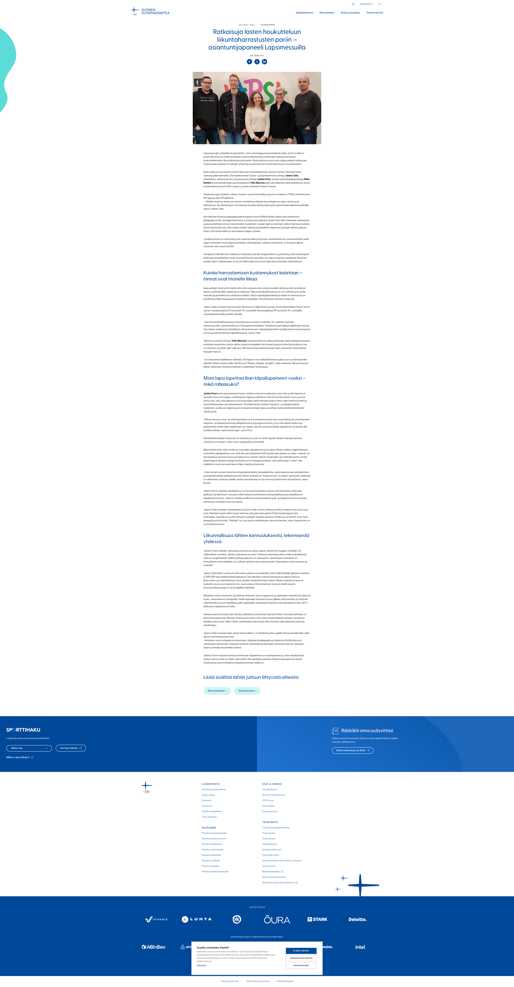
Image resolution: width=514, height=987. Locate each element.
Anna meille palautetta (274, 877)
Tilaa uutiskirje (209, 817)
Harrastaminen (216, 691)
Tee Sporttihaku (69, 748)
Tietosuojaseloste (230, 981)
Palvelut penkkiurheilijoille (215, 872)
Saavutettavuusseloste (258, 981)
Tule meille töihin (270, 855)
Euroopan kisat (270, 812)
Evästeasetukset (301, 965)
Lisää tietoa (201, 965)
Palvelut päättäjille (211, 855)
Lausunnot (207, 806)
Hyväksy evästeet (301, 951)
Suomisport (367, 4)
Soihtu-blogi (208, 795)
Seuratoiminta (246, 691)
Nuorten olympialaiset (273, 795)
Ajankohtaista (304, 13)
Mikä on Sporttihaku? (19, 757)
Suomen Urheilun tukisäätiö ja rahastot (282, 861)
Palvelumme (327, 13)
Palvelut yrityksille (211, 861)
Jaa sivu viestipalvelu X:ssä (257, 61)
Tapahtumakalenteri (212, 812)
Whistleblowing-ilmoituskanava (279, 883)
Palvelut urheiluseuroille (214, 839)
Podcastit (206, 801)
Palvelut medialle (210, 866)
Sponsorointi (268, 866)
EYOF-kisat (268, 801)
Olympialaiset (269, 790)
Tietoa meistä (374, 13)
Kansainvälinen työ (271, 850)
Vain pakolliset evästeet (301, 958)
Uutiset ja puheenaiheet (214, 790)
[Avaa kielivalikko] (380, 4)
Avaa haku (353, 4)
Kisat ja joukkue (350, 13)
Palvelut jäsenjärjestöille (214, 833)
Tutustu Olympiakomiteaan (276, 828)
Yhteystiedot (268, 833)
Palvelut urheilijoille (212, 844)
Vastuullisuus (269, 839)
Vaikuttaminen (269, 844)
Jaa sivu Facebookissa (249, 61)
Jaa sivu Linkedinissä (264, 61)
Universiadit (268, 806)
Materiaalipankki (271, 872)
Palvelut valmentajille (213, 850)
